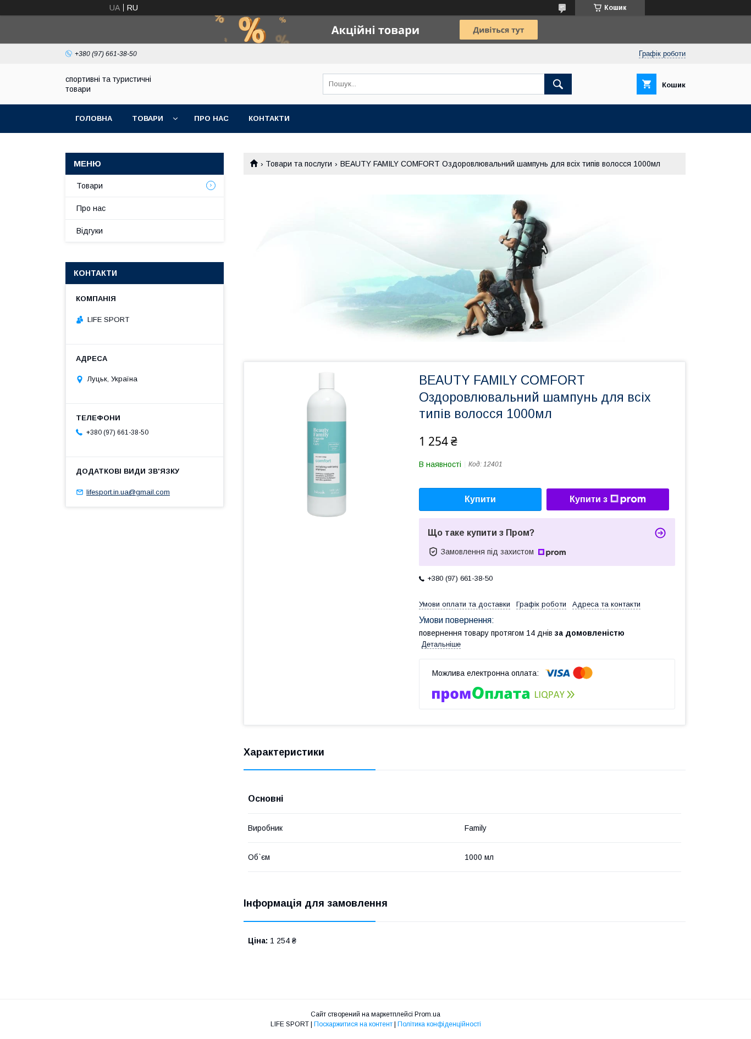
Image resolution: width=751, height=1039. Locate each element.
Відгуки (89, 230)
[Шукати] (558, 84)
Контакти (269, 118)
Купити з (589, 499)
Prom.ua (427, 1014)
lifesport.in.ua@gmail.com (128, 492)
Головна (93, 118)
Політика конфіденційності (439, 1024)
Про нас (211, 118)
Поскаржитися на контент (353, 1024)
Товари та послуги (299, 163)
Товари (147, 118)
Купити (480, 499)
